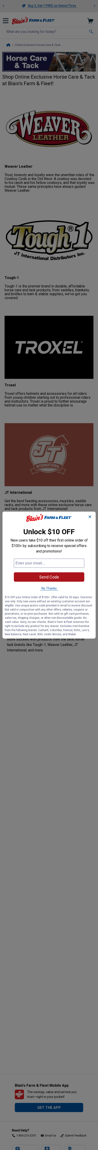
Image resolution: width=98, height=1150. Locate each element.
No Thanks (49, 588)
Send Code (49, 577)
